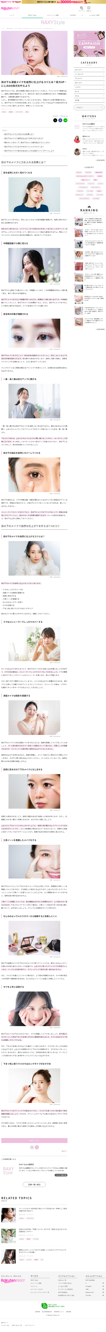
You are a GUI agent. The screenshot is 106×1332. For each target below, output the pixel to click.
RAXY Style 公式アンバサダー (85, 176)
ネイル (77, 91)
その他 (77, 100)
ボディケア (78, 83)
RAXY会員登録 (90, 1280)
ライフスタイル (84, 198)
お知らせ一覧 (62, 1280)
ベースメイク (79, 74)
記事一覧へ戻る (34, 1184)
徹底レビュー (85, 180)
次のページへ (34, 1140)
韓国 (95, 180)
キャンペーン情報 (53, 15)
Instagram (89, 1286)
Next (64, 1151)
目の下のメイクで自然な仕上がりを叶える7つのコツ (23, 138)
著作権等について (59, 1311)
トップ (11, 15)
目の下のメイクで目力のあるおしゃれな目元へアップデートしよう (29, 150)
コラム (77, 96)
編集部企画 (99, 172)
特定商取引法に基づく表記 (66, 1295)
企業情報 (37, 1311)
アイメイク (9, 109)
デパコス (89, 195)
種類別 (36, 1259)
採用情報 (68, 1311)
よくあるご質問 (94, 15)
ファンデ (99, 195)
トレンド (29, 1259)
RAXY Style (32, 15)
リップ (100, 183)
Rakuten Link (89, 1292)
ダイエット (79, 195)
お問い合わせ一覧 (17, 1325)
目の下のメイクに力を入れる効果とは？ (19, 134)
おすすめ (88, 172)
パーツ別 (36, 1239)
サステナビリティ (30, 1325)
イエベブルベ (30, 1218)
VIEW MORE (100, 160)
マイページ (34, 1286)
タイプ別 (95, 198)
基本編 (10, 112)
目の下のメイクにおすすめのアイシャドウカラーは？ (24, 146)
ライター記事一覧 (61, 1175)
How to (4, 112)
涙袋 (27, 112)
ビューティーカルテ (37, 1289)
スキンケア (78, 70)
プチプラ (80, 191)
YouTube (88, 1295)
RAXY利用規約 (62, 1292)
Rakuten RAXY (10, 8)
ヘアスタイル (83, 187)
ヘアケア (78, 87)
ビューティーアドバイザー (39, 1292)
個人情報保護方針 (47, 1311)
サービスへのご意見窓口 (65, 1289)
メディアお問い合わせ (65, 1283)
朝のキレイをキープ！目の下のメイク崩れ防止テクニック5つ (27, 142)
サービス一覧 (5, 1325)
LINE (87, 1289)
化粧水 (99, 191)
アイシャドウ (19, 112)
